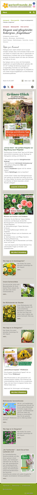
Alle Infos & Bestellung (18, 392)
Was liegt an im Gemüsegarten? (13, 261)
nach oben (30, 493)
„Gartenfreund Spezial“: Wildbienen (16, 370)
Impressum (6, 485)
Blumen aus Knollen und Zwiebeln (16, 216)
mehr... (5, 478)
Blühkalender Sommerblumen (13, 401)
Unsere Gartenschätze (10, 282)
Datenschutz (16, 485)
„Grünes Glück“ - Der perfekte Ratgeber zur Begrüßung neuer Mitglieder (18, 149)
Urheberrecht (26, 485)
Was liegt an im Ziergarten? (12, 429)
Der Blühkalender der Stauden (13, 303)
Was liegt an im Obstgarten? (12, 328)
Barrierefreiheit (7, 489)
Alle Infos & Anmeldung (18, 252)
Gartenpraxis (6, 20)
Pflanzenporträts (15, 20)
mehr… (19, 270)
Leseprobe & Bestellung (18, 187)
